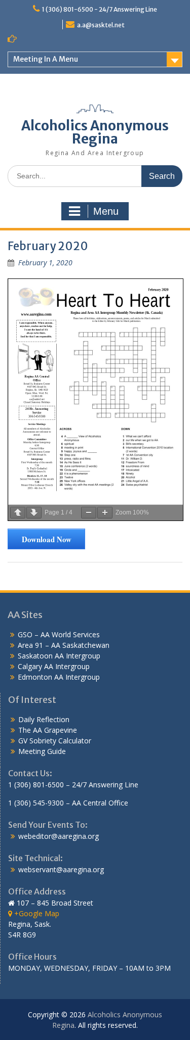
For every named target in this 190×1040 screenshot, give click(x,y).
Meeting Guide (42, 751)
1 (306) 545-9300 (36, 803)
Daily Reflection (43, 719)
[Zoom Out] (88, 512)
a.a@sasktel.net (101, 25)
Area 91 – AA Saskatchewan (63, 645)
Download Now (46, 539)
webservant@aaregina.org (61, 869)
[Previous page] (17, 512)
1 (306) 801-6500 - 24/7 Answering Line (99, 9)
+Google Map (35, 913)
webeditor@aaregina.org (58, 836)
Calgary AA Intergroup (54, 666)
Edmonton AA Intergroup (59, 677)
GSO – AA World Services (59, 634)
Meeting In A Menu (45, 59)
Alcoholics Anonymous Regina (95, 132)
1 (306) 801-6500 (36, 784)
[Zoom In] (104, 512)
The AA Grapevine (47, 730)
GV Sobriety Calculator (54, 740)
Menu (106, 211)
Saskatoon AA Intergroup (59, 655)
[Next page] (34, 512)
